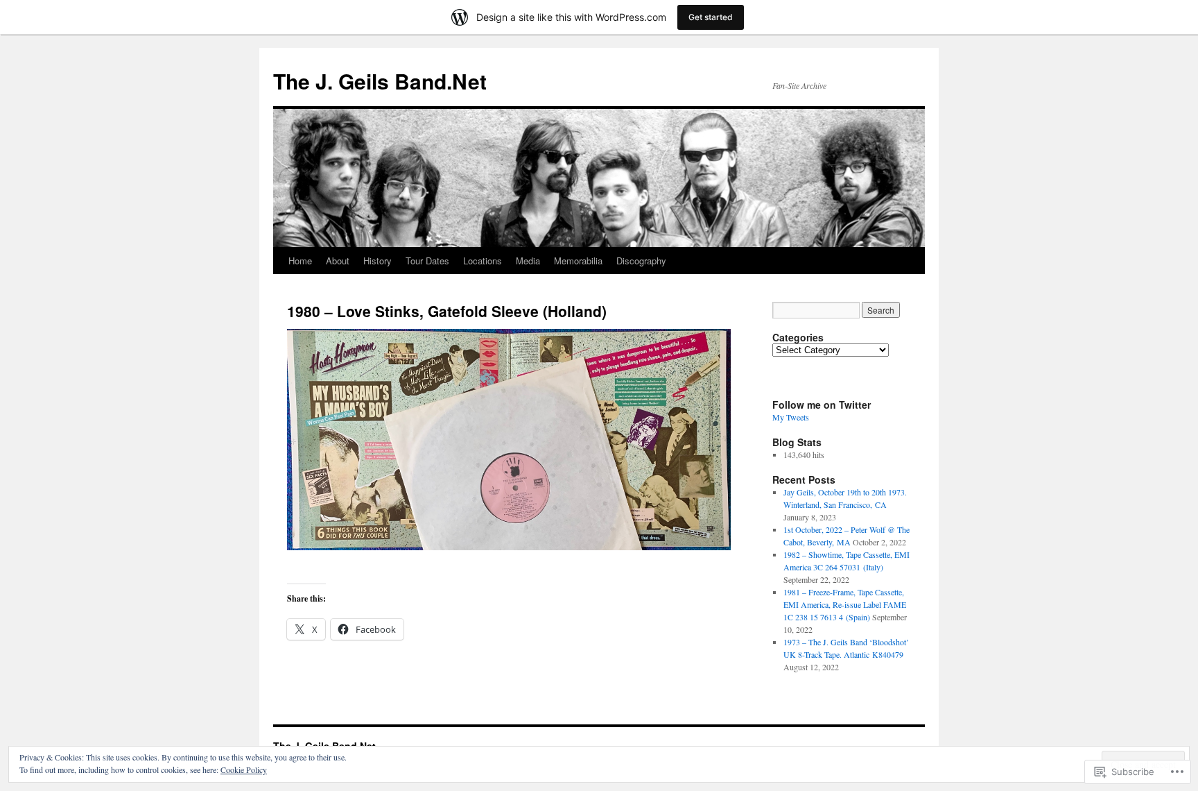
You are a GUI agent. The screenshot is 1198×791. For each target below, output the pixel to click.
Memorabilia (578, 260)
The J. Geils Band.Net (380, 81)
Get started (710, 17)
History (377, 260)
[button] (509, 439)
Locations (482, 260)
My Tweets (790, 417)
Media (528, 260)
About (337, 260)
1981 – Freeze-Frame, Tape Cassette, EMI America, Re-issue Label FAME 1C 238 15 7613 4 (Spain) (844, 604)
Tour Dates (427, 260)
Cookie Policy (243, 769)
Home (300, 260)
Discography (641, 260)
